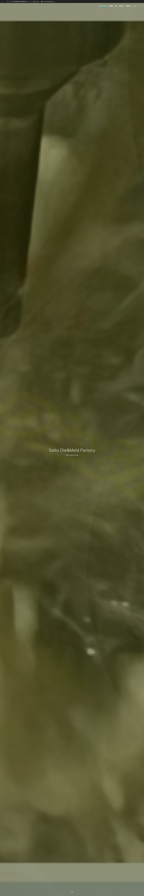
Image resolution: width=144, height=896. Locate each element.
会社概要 (111, 6)
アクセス (134, 6)
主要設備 (128, 6)
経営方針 (121, 6)
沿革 (116, 6)
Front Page (102, 6)
